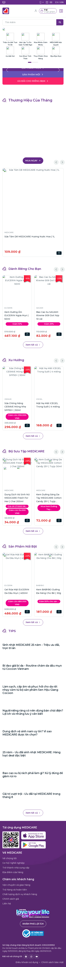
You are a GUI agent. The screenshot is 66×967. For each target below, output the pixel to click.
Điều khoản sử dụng (27, 962)
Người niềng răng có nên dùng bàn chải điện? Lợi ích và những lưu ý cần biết (32, 712)
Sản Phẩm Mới (31, 74)
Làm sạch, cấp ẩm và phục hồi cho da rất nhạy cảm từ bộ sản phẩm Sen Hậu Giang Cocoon (30, 690)
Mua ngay (31, 160)
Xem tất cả (32, 344)
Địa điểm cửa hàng (12, 872)
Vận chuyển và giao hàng (16, 885)
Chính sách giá (10, 898)
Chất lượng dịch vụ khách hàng (19, 894)
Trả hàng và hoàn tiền (14, 889)
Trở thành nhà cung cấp (15, 867)
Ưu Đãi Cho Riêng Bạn (31, 81)
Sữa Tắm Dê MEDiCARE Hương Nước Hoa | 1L (29, 236)
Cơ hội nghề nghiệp (13, 863)
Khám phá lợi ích (33, 923)
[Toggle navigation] (61, 10)
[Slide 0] (33, 67)
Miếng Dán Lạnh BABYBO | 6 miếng (32, 591)
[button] (48, 11)
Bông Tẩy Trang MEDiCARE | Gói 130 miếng (15, 498)
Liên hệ (6, 903)
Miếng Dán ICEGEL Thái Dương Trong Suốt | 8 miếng (15, 407)
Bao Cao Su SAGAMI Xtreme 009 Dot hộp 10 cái (47, 315)
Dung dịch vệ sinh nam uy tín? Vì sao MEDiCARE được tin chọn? (27, 733)
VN (62, 2)
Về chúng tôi (9, 858)
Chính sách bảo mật (52, 962)
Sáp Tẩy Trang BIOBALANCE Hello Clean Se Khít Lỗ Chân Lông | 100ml (48, 498)
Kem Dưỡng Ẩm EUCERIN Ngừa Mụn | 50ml (16, 315)
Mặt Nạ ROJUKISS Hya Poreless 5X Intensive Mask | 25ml (48, 407)
